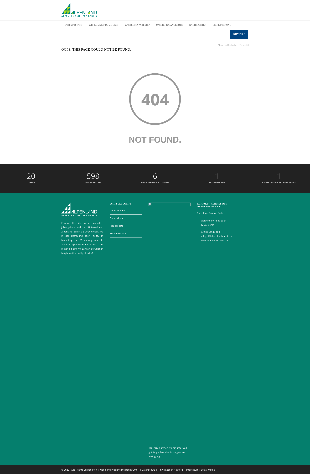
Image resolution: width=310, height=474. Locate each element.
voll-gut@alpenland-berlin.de (217, 236)
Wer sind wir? (73, 25)
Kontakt (239, 34)
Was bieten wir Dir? (137, 25)
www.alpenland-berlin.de (214, 240)
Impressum (192, 469)
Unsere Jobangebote (169, 25)
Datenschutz (148, 469)
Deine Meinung (222, 25)
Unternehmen (117, 210)
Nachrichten (197, 25)
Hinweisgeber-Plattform (171, 469)
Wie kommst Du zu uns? (103, 25)
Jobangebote (116, 225)
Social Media (117, 218)
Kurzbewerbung (118, 233)
